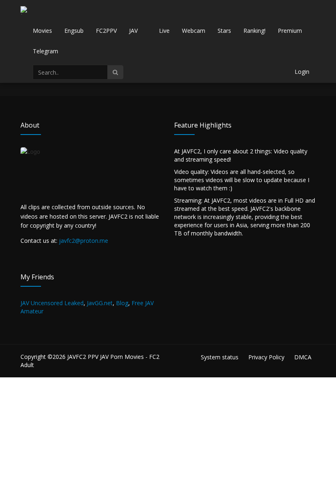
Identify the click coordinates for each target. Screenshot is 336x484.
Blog (122, 303)
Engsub (74, 30)
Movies (42, 30)
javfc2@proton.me (83, 240)
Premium (290, 30)
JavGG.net (100, 303)
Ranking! (254, 30)
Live (164, 30)
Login (302, 71)
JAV (133, 30)
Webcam (193, 30)
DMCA (302, 357)
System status (219, 357)
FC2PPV (106, 30)
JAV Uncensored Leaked (52, 303)
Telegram (45, 51)
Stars (224, 30)
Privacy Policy (266, 357)
